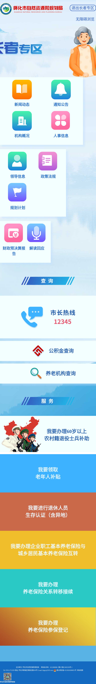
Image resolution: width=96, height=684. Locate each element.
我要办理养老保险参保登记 (48, 626)
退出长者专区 (83, 8)
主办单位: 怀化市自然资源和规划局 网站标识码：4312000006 (43, 667)
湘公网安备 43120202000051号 (66, 670)
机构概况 (22, 136)
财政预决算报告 (14, 251)
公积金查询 (61, 351)
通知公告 (61, 104)
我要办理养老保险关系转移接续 (48, 588)
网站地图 (80, 670)
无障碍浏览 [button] (85, 19)
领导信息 (17, 176)
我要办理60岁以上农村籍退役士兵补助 (66, 435)
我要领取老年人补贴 (48, 473)
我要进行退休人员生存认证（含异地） (48, 511)
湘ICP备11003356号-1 (65, 667)
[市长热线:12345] (48, 317)
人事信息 (61, 136)
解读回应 (36, 248)
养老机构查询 (61, 373)
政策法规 (48, 176)
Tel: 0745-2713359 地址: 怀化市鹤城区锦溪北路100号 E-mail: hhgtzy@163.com (43, 670)
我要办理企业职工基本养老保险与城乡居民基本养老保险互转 (48, 549)
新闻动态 (22, 104)
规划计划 (17, 208)
